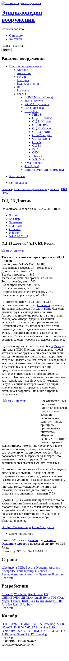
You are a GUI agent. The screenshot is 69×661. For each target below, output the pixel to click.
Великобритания (28, 83)
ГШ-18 (36, 114)
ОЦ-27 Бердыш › (43, 527)
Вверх (27, 527)
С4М (35, 152)
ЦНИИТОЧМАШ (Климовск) (44, 169)
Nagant (6, 601)
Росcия (13, 215)
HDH (20, 87)
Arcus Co (7, 594)
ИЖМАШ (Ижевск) (37, 104)
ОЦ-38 (36, 145)
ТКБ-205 (38, 155)
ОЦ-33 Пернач (41, 138)
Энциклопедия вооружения (22, 16)
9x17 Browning (37, 634)
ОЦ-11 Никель (41, 121)
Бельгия (22, 76)
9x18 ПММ (21, 624)
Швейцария (9, 567)
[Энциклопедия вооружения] (21, 3)
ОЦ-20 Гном (40, 124)
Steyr (29, 604)
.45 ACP (7, 627)
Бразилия (23, 90)
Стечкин (15, 229)
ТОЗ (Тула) (32, 166)
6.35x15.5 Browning (42, 624)
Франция (30, 571)
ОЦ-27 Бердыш (42, 135)
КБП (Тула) (32, 111)
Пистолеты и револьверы (25, 66)
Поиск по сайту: (13, 45)
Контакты (15, 39)
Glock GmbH (34, 597)
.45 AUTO (58, 630)
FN (46, 594)
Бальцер (14, 218)
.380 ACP (7, 624)
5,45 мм (56, 346)
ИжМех (50, 601)
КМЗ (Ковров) (34, 162)
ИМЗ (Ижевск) (34, 107)
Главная (7, 189)
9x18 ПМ (33, 630)
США (21, 567)
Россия (21, 93)
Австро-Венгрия (12, 571)
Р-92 (35, 149)
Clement (16, 601)
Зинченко (15, 222)
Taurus (40, 601)
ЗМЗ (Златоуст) (34, 100)
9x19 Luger (9, 634)
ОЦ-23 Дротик (41, 131)
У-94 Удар (38, 159)
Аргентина (24, 73)
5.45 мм (14, 232)
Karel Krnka (35, 594)
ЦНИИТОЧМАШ (13, 597)
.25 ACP (21, 630)
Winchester (20, 594)
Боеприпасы (17, 176)
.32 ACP (21, 634)
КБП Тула (15, 225)
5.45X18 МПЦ (18, 236)
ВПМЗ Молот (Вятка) (39, 97)
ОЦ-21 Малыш (42, 128)
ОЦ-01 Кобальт (42, 118)
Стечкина (43, 305)
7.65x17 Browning (36, 627)
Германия (42, 567)
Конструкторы (18, 182)
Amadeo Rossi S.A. (14, 604)
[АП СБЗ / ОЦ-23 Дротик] (13, 250)
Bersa (46, 597)
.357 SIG (45, 630)
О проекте (16, 35)
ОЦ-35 (36, 142)
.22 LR (60, 624)
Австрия (22, 69)
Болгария (23, 80)
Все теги (7, 577)
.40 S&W (18, 627)
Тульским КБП (40, 308)
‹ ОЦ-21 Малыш (12, 527)
